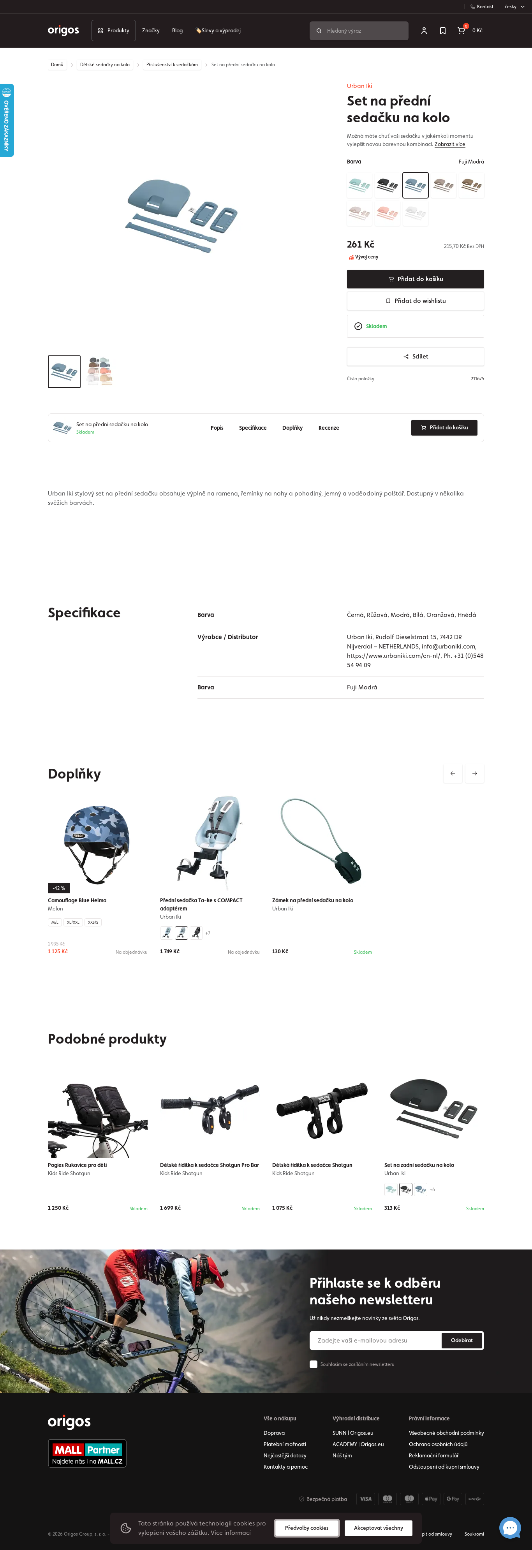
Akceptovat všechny (378, 1528)
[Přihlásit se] (424, 31)
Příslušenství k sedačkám (172, 64)
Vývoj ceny (366, 257)
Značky (151, 30)
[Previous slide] (453, 773)
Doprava (274, 1433)
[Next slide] (474, 773)
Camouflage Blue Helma (77, 900)
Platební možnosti (285, 1444)
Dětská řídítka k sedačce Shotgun (312, 1165)
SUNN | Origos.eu (353, 1433)
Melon (55, 908)
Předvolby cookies (307, 1528)
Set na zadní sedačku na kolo (419, 1165)
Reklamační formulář (434, 1455)
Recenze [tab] (329, 428)
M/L (54, 922)
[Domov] (69, 1422)
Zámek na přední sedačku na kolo (312, 900)
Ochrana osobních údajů (438, 1444)
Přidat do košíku (420, 279)
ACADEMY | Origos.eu (358, 1444)
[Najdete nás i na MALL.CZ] (87, 1453)
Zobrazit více (450, 144)
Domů (57, 64)
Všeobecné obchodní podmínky (446, 1433)
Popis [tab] (217, 428)
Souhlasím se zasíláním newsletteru (358, 1364)
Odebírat (462, 1340)
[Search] (319, 31)
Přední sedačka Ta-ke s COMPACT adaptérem (201, 904)
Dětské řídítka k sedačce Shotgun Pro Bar (209, 1165)
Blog (177, 30)
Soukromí (474, 1534)
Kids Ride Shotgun (69, 1173)
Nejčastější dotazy (285, 1455)
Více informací (231, 1532)
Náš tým (342, 1455)
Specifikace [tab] (253, 428)
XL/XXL (73, 922)
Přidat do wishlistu (420, 300)
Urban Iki (359, 86)
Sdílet (420, 356)
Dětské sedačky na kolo (105, 64)
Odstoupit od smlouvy (429, 1534)
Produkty (118, 30)
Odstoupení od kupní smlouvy (444, 1467)
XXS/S (93, 922)
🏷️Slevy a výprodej (218, 30)
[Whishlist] (443, 31)
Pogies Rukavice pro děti (77, 1165)
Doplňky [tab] (292, 428)
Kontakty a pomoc (286, 1467)
